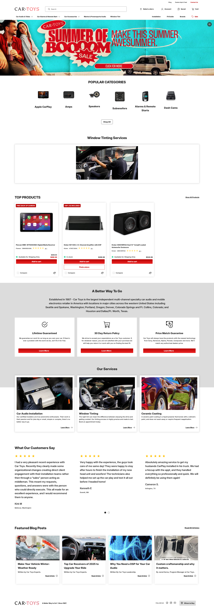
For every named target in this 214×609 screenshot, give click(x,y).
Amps (68, 106)
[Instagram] (171, 603)
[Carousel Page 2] (109, 512)
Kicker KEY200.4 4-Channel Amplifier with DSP (82, 245)
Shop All (107, 122)
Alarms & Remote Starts (145, 108)
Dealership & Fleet (181, 2)
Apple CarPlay (43, 106)
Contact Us (194, 2)
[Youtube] (175, 603)
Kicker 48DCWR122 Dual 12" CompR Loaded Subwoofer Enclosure (129, 246)
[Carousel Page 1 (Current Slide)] (105, 512)
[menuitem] (170, 2)
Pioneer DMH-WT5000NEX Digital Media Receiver (35, 245)
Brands (182, 17)
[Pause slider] (209, 24)
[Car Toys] (27, 9)
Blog (170, 2)
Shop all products (192, 197)
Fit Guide (170, 17)
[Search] (48, 9)
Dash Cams (171, 107)
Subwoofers (119, 108)
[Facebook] (167, 603)
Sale (196, 17)
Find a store (84, 267)
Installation (156, 17)
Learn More (44, 351)
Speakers (94, 106)
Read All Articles (192, 528)
